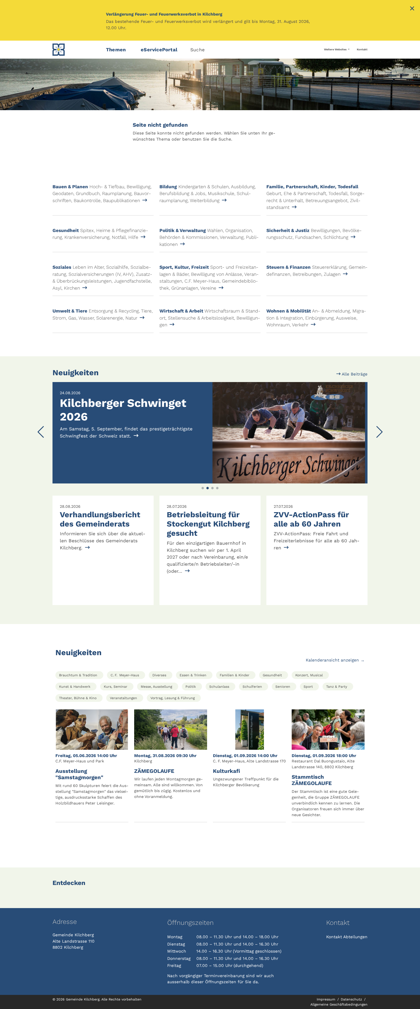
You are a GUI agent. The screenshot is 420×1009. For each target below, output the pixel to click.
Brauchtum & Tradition (78, 675)
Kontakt (362, 49)
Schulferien (252, 686)
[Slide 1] (202, 488)
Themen (116, 50)
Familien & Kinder (234, 675)
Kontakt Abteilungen (347, 936)
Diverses (159, 675)
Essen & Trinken (193, 675)
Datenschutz (352, 999)
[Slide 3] (212, 488)
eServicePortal (159, 50)
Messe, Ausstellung (156, 686)
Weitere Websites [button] (335, 49)
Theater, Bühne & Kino (77, 698)
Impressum (326, 999)
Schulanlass (219, 686)
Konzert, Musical (309, 675)
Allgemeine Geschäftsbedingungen (339, 1004)
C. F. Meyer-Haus (125, 675)
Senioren (282, 686)
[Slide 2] (207, 488)
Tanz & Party (336, 686)
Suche (197, 50)
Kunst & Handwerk (74, 686)
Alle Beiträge (354, 374)
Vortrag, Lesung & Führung (172, 698)
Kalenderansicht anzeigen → (335, 660)
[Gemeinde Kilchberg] (76, 50)
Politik (190, 686)
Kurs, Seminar (115, 686)
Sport (308, 686)
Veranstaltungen (123, 698)
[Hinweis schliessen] (412, 9)
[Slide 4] (217, 488)
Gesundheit (272, 675)
